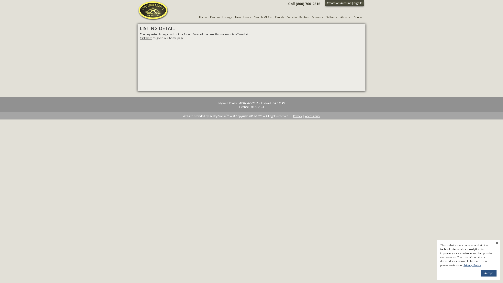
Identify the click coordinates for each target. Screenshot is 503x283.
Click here (146, 38)
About (344, 17)
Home (203, 17)
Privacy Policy (472, 265)
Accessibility (312, 116)
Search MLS (262, 17)
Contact (359, 17)
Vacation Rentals (298, 17)
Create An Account (339, 3)
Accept (488, 273)
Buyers (316, 17)
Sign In (358, 3)
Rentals (279, 17)
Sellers (330, 17)
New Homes (243, 17)
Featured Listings (221, 17)
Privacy (297, 116)
